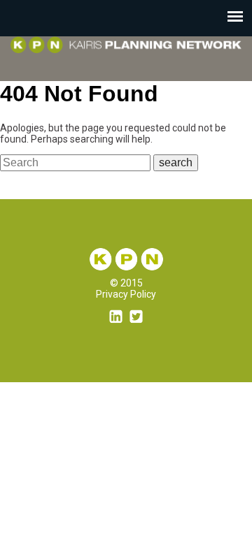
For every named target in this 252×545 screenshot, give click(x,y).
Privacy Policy (126, 294)
